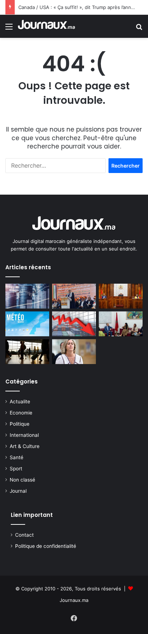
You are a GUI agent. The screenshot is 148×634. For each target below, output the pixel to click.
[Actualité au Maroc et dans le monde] (46, 26)
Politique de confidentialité (45, 546)
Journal (18, 491)
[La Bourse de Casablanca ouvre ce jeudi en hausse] (27, 296)
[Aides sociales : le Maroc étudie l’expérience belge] (121, 323)
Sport (16, 468)
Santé (16, 457)
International (24, 435)
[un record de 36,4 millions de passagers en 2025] (27, 351)
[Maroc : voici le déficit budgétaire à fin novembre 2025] (74, 323)
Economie (21, 413)
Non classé (22, 480)
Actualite (20, 401)
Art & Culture (25, 446)
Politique (19, 424)
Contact (24, 535)
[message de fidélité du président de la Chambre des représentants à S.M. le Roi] (121, 296)
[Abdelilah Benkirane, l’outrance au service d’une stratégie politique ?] (74, 296)
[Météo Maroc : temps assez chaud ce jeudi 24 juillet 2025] (27, 323)
